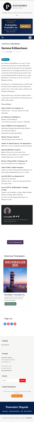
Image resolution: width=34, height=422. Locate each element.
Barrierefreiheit (28, 411)
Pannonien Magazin (17, 407)
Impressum (5, 411)
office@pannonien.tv (6, 370)
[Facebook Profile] (14, 217)
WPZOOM (29, 418)
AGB (22, 411)
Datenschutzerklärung (14, 411)
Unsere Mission (5, 345)
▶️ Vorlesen (5, 59)
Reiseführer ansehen (17, 396)
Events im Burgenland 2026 (15, 242)
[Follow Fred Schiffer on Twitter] (16, 217)
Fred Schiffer (9, 51)
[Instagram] (18, 217)
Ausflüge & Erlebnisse (10, 44)
